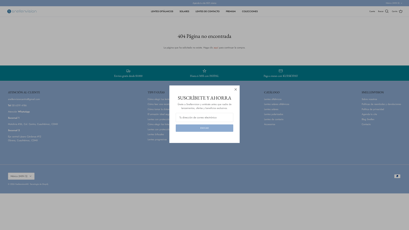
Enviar (204, 128)
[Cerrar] (235, 89)
